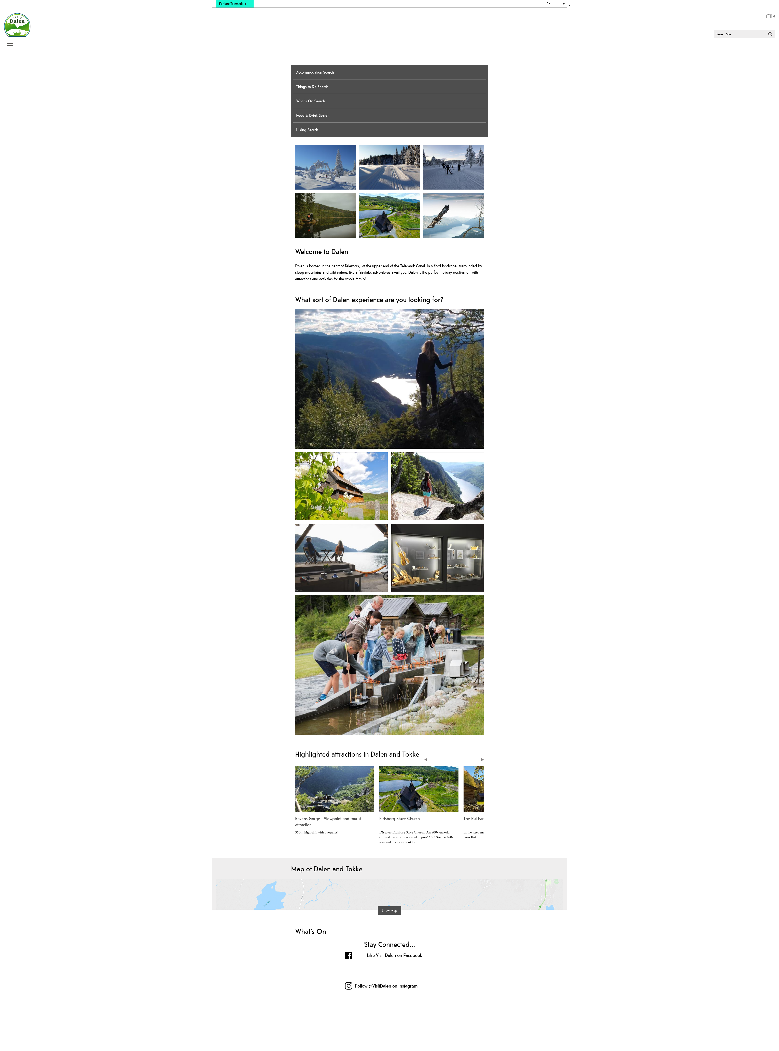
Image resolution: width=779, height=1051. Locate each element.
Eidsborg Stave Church (399, 818)
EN (549, 3)
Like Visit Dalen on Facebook (394, 955)
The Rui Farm (475, 818)
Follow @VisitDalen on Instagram (386, 986)
